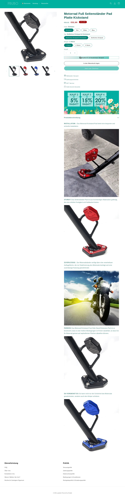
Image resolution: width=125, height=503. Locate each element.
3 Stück (87, 45)
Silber (85, 30)
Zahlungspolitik (68, 470)
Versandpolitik (67, 467)
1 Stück (68, 45)
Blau (93, 30)
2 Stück (78, 45)
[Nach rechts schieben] (55, 71)
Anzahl (66, 49)
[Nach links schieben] (7, 71)
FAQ (6, 467)
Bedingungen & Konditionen (72, 477)
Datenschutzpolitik (69, 474)
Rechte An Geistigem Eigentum (14, 480)
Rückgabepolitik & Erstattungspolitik (74, 480)
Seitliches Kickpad (97, 37)
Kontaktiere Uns (10, 474)
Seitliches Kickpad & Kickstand (76, 37)
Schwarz (69, 30)
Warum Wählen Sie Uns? (12, 477)
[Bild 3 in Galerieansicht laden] (36, 71)
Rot (77, 30)
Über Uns (8, 470)
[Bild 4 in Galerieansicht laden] (47, 71)
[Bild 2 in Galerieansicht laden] (25, 71)
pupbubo (59, 493)
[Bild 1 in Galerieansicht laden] (14, 71)
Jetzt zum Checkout (91, 68)
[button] (36, 3)
